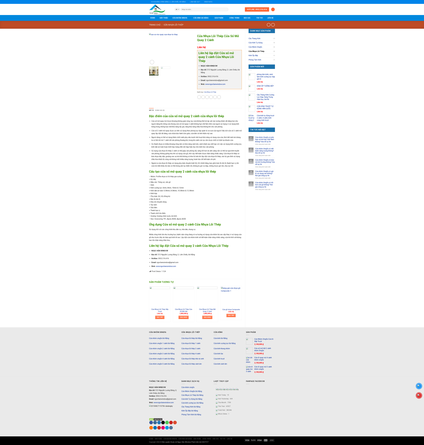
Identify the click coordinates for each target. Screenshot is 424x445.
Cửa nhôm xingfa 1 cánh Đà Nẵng (161, 343)
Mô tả (151, 110)
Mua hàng (183, 317)
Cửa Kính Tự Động (255, 43)
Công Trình (234, 18)
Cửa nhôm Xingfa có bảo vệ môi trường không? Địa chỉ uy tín (265, 162)
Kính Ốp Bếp (253, 55)
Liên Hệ (270, 18)
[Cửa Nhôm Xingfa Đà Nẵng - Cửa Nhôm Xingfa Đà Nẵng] (160, 9)
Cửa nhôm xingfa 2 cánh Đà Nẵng (161, 348)
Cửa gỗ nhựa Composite (231, 310)
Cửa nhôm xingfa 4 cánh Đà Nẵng (161, 359)
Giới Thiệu (164, 18)
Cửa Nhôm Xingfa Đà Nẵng (191, 391)
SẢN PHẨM (219, 18)
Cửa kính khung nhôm (222, 348)
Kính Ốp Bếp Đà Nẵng (189, 411)
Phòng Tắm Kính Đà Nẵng (191, 415)
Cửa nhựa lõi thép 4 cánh (190, 354)
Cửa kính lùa (218, 354)
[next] (190, 49)
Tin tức (259, 18)
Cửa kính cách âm (220, 364)
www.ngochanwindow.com (215, 84)
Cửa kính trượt (219, 359)
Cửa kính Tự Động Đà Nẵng (191, 399)
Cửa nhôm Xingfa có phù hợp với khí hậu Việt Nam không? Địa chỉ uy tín (264, 139)
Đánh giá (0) (160, 110)
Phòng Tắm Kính (255, 60)
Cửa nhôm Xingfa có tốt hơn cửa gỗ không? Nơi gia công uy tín (264, 185)
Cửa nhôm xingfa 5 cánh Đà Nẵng (161, 364)
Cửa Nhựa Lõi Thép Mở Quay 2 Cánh (207, 310)
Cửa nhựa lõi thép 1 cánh (190, 343)
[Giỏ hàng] (273, 9)
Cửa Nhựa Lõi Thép (173, 25)
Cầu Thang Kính (254, 38)
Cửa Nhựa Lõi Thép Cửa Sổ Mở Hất (183, 310)
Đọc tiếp (160, 317)
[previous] (153, 49)
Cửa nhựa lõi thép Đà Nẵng (191, 338)
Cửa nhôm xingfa (179, 18)
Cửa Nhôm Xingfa (255, 47)
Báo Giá (247, 18)
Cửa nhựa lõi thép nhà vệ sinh (192, 359)
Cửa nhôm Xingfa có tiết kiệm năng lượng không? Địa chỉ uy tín (264, 151)
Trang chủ (154, 25)
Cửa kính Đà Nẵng (200, 18)
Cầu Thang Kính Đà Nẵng (190, 407)
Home (152, 18)
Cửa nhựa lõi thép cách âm (191, 364)
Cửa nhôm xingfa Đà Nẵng (159, 338)
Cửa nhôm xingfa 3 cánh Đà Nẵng (161, 354)
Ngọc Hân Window (184, 442)
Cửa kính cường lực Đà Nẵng (225, 343)
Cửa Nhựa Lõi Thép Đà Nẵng (192, 395)
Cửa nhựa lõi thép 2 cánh (190, 348)
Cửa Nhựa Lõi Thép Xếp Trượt (159, 310)
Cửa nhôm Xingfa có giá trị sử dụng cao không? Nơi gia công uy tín (264, 173)
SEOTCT (205, 442)
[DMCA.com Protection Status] (155, 419)
